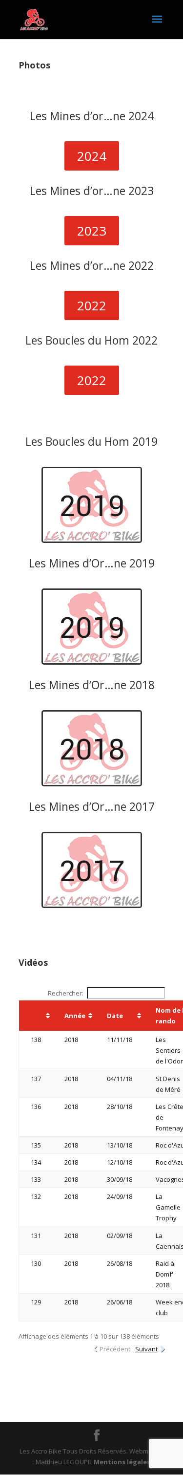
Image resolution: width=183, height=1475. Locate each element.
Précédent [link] (115, 1349)
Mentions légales (122, 1461)
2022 (91, 305)
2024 (91, 156)
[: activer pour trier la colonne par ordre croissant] (36, 1015)
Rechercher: (65, 993)
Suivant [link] (146, 1349)
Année (74, 1015)
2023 (91, 230)
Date (115, 1015)
